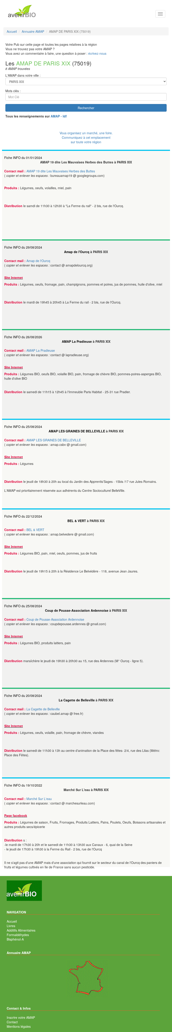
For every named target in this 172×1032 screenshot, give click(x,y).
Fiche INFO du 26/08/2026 (23, 337)
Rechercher (86, 108)
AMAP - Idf (59, 116)
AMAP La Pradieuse (77, 341)
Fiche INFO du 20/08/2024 (23, 695)
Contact (12, 1022)
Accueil (12, 921)
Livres (11, 926)
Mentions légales (19, 1026)
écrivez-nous (97, 53)
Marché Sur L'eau (39, 798)
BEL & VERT (76, 520)
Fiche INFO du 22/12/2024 (23, 516)
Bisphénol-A (15, 939)
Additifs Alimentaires (21, 930)
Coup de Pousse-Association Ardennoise (76, 610)
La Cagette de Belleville (77, 700)
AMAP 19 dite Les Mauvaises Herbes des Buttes (60, 171)
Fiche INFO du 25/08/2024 (23, 426)
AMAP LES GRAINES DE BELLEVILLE (77, 431)
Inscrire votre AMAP (21, 1017)
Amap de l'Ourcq (76, 251)
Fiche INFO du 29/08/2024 (23, 247)
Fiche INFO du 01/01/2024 (23, 157)
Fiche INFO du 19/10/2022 (23, 785)
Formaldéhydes (18, 934)
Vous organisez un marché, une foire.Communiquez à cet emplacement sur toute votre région (86, 137)
